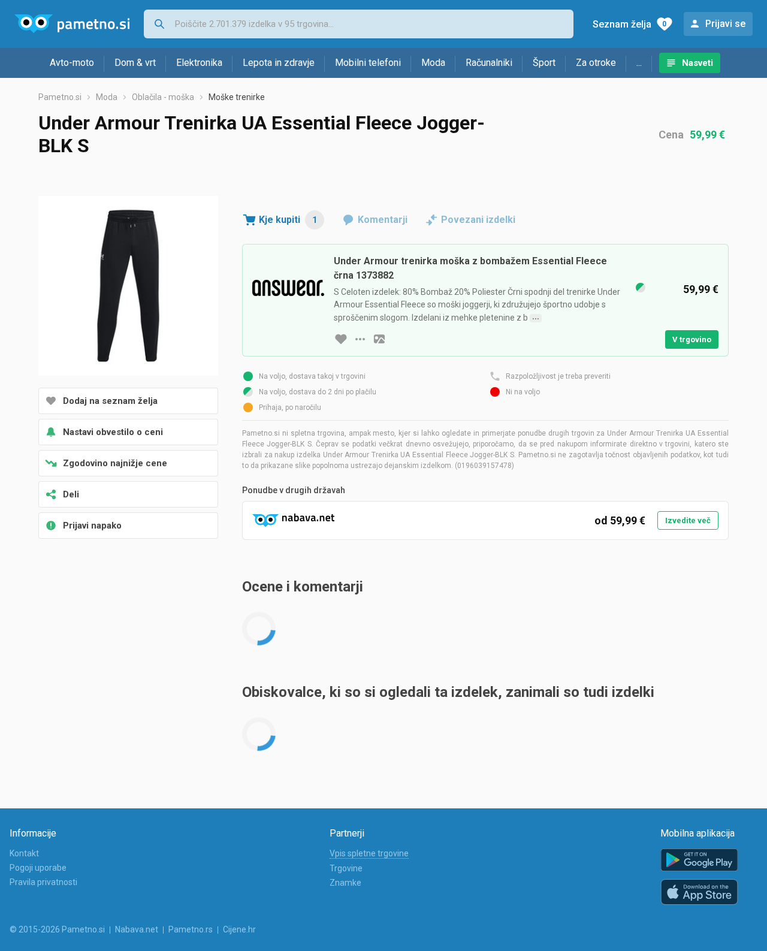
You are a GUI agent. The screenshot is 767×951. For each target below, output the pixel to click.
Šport (544, 62)
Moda (433, 62)
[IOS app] (699, 892)
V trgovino (691, 339)
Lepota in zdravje (279, 62)
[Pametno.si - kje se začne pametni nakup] (71, 24)
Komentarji (382, 219)
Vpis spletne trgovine (369, 853)
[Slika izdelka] (379, 339)
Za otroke (596, 62)
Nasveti (697, 63)
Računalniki (489, 62)
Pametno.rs (190, 929)
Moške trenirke (237, 97)
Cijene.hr (239, 929)
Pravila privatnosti (43, 882)
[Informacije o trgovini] (360, 339)
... (639, 62)
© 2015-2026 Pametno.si (57, 929)
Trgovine (346, 868)
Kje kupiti (288, 219)
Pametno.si (59, 97)
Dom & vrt (135, 62)
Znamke (345, 882)
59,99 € (707, 134)
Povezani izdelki (478, 219)
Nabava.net (136, 929)
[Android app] (699, 860)
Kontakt (24, 853)
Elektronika (199, 62)
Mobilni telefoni (368, 62)
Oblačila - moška (163, 97)
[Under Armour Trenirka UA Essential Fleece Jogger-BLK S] (128, 287)
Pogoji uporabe (38, 867)
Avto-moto (72, 62)
